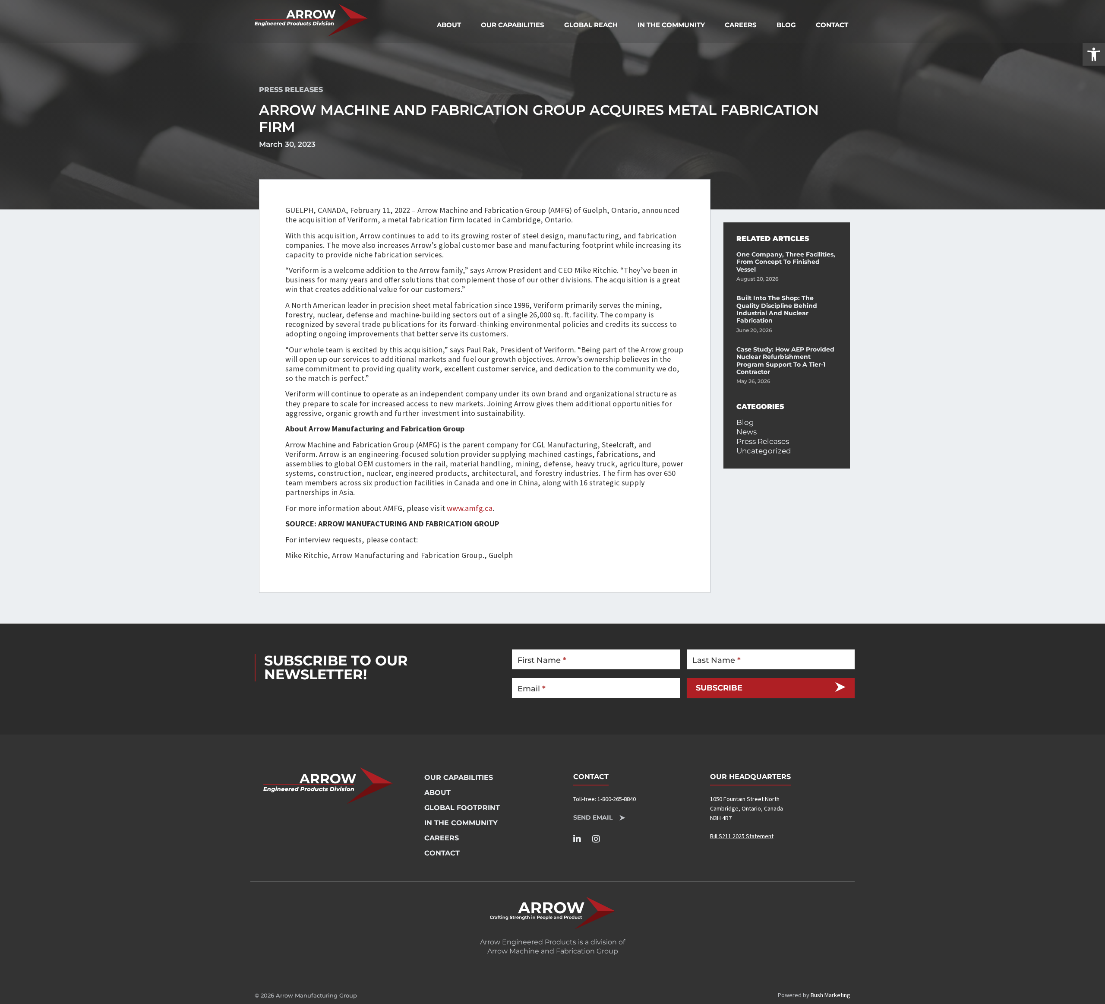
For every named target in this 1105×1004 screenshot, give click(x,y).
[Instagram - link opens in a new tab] (599, 839)
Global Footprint (462, 808)
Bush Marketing (830, 995)
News (746, 432)
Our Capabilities (512, 25)
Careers (741, 25)
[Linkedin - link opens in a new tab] (580, 839)
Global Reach (591, 25)
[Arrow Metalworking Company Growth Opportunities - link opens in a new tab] (552, 913)
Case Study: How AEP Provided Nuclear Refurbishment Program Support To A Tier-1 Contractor (785, 360)
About (449, 25)
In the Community (671, 25)
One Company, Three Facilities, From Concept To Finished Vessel (785, 261)
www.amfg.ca (470, 508)
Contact (832, 25)
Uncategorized (763, 451)
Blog (786, 25)
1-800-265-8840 (616, 799)
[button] (1094, 54)
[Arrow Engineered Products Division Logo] (311, 20)
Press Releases (291, 90)
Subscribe (719, 687)
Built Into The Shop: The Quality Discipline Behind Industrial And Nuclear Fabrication (776, 309)
